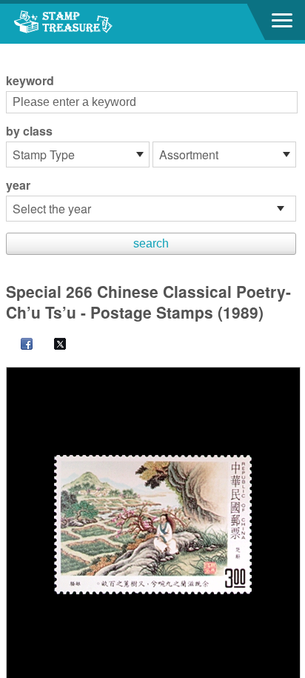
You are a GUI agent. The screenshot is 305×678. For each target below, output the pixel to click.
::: (10, 50)
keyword (30, 80)
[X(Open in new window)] (52, 345)
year (18, 185)
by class (29, 131)
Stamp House (92, 24)
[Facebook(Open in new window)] (19, 345)
